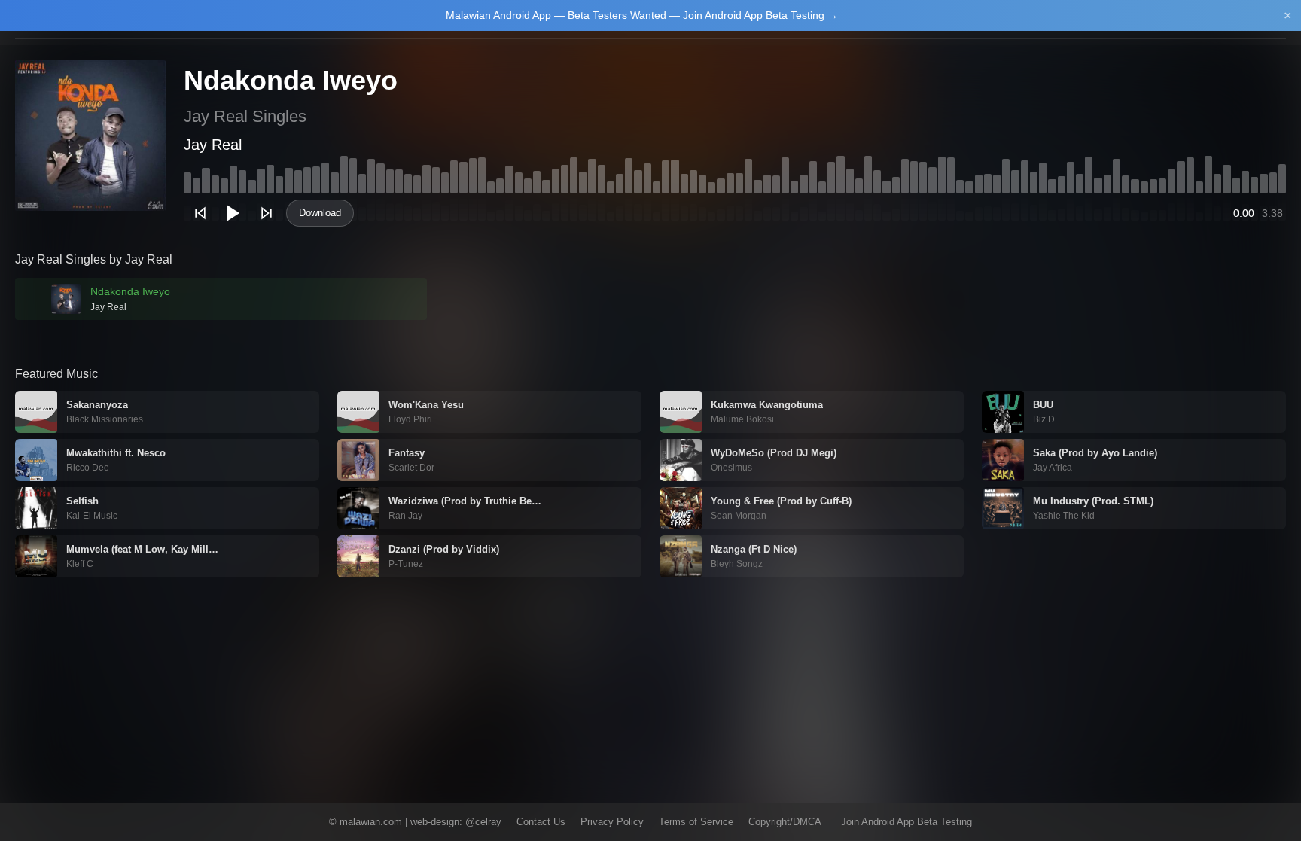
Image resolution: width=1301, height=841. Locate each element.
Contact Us (540, 821)
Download (320, 212)
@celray (483, 821)
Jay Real (213, 144)
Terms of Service (696, 821)
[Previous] (200, 213)
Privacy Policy (612, 821)
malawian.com (371, 821)
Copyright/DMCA (784, 821)
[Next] (266, 213)
